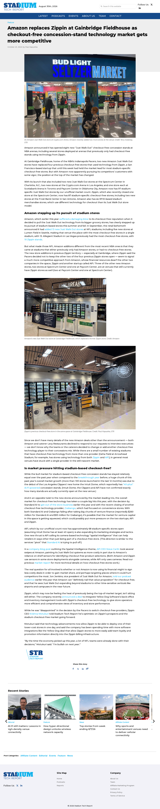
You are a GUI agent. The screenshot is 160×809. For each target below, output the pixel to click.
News (47, 722)
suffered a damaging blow (73, 219)
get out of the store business (57, 505)
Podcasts (58, 16)
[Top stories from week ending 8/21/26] (134, 707)
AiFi (107, 457)
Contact (115, 16)
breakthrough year (88, 477)
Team (102, 16)
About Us (88, 16)
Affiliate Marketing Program (122, 786)
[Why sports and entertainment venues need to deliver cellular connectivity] (98, 707)
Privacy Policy (116, 792)
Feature (12, 722)
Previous (6, 720)
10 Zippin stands (33, 239)
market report (42, 563)
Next (154, 720)
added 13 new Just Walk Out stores (64, 229)
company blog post (40, 549)
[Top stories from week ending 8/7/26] (62, 707)
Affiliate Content (88, 722)
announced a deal (72, 597)
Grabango (70, 508)
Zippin (96, 457)
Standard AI (53, 542)
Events (73, 16)
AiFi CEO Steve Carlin (108, 549)
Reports (60, 786)
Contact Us (115, 789)
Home (59, 779)
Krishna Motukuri (39, 614)
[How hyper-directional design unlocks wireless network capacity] (26, 707)
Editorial (43, 756)
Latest (43, 16)
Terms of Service (117, 796)
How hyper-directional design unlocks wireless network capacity (23, 729)
